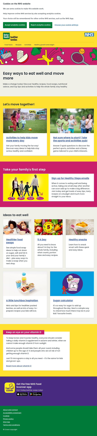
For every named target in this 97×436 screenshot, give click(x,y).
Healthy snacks (78, 239)
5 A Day (42, 239)
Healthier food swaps (14, 241)
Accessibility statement (12, 413)
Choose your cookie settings (66, 25)
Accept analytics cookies (15, 25)
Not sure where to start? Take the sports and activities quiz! (70, 139)
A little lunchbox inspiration (22, 300)
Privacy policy (8, 419)
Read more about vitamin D (18, 366)
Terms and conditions (11, 425)
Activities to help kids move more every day (22, 139)
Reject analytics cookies (41, 25)
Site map (6, 422)
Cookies (6, 416)
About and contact (10, 410)
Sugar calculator (63, 300)
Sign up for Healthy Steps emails (70, 178)
